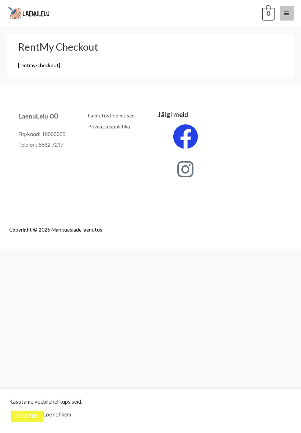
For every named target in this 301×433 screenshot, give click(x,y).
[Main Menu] (287, 13)
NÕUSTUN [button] (27, 416)
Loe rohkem (57, 414)
